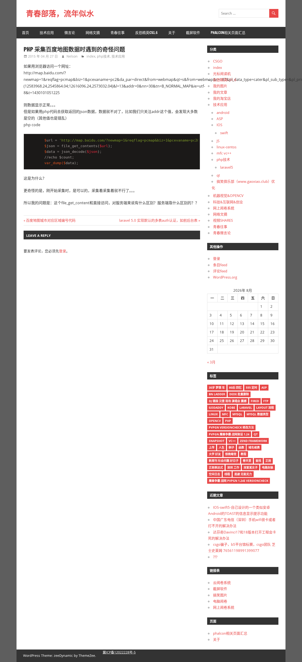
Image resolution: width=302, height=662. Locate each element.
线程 (227, 474)
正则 (268, 461)
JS (218, 140)
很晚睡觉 (230, 454)
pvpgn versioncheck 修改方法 (231, 427)
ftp (265, 401)
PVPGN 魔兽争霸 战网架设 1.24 (229, 434)
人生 (221, 447)
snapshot (216, 441)
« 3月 (211, 362)
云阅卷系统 (222, 582)
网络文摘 (93, 32)
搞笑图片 (220, 595)
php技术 (103, 56)
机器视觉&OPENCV (228, 195)
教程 (243, 454)
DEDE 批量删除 (239, 394)
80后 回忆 (235, 388)
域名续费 (254, 447)
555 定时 (251, 388)
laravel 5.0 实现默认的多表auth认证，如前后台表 (158, 220)
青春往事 (117, 32)
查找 (258, 461)
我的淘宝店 (222, 98)
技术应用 (47, 32)
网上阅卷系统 (223, 208)
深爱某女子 (250, 468)
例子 (231, 447)
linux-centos (226, 147)
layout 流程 (265, 408)
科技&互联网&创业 (228, 202)
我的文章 (220, 92)
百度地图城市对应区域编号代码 (51, 220)
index (91, 56)
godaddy (216, 408)
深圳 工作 (233, 468)
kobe (231, 408)
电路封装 (267, 468)
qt (218, 175)
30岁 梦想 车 (217, 388)
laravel (245, 408)
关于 (171, 32)
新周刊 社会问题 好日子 (224, 461)
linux (213, 414)
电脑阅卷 (220, 601)
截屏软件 (193, 32)
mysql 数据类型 (257, 414)
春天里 (247, 461)
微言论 (69, 32)
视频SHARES (223, 220)
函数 (241, 447)
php (228, 421)
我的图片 (220, 85)
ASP (220, 118)
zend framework (253, 441)
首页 (25, 32)
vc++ (232, 441)
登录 (62, 251)
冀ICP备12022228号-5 (119, 652)
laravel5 (226, 167)
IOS (219, 124)
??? (215, 556)
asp (264, 388)
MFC (225, 414)
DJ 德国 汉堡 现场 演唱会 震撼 (228, 401)
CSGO (217, 61)
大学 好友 (215, 454)
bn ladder (217, 394)
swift (224, 132)
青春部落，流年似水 (60, 13)
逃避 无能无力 (243, 474)
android (223, 112)
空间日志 (214, 474)
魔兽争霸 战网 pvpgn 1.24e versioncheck (238, 481)
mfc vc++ (224, 153)
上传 (211, 447)
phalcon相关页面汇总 (228, 32)
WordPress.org (225, 277)
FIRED (255, 401)
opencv (215, 421)
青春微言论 (222, 232)
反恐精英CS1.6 (146, 32)
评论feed (220, 271)
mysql (237, 414)
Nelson (72, 56)
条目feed (220, 264)
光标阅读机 (222, 73)
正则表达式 (216, 468)
